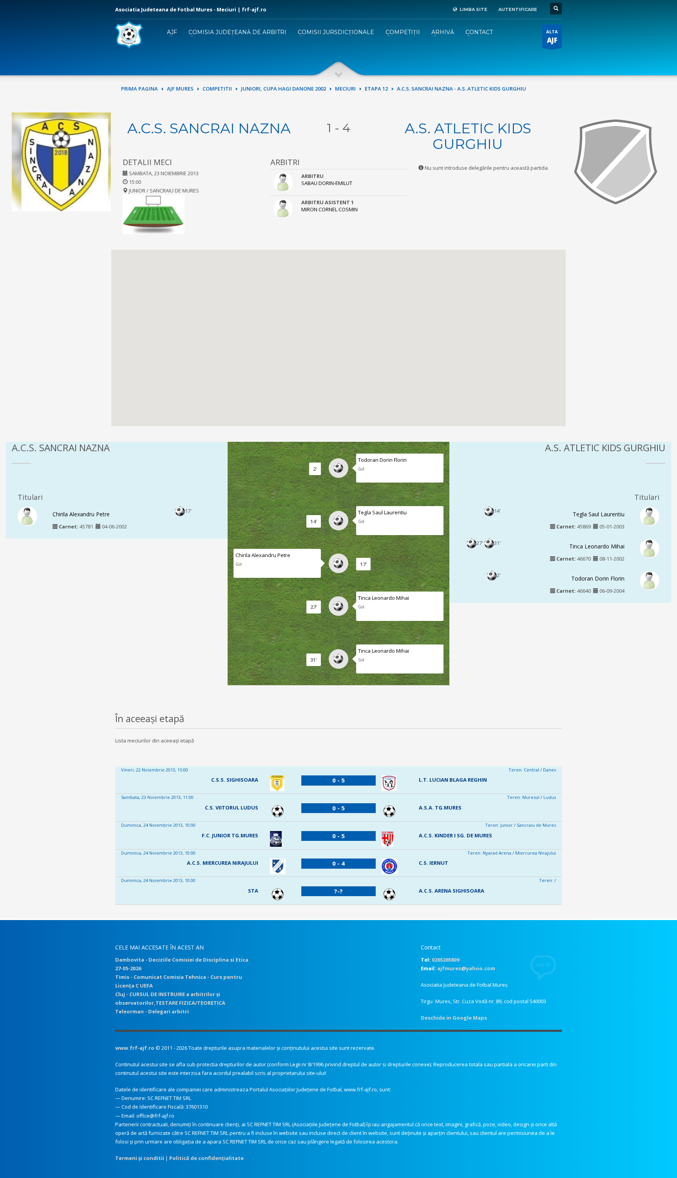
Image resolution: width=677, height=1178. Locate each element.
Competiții (403, 32)
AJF (172, 32)
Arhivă (442, 32)
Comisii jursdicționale (336, 32)
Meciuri (345, 88)
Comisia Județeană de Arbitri (237, 32)
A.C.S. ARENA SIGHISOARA (451, 890)
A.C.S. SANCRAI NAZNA (209, 128)
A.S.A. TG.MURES (440, 807)
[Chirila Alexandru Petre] (27, 515)
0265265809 (445, 959)
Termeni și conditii (139, 1158)
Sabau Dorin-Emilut (326, 183)
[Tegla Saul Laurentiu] (649, 515)
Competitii (217, 88)
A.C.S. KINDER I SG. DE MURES (455, 835)
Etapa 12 (376, 88)
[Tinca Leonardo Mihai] (649, 547)
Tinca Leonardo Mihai (383, 597)
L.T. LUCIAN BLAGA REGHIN (453, 779)
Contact (479, 32)
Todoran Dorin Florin (382, 459)
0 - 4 (338, 863)
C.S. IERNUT (433, 862)
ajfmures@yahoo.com (466, 968)
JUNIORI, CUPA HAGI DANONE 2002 (283, 88)
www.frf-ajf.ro (134, 1047)
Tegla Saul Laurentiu (382, 512)
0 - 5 (338, 780)
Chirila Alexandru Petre (81, 514)
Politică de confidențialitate (206, 1158)
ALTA (552, 37)
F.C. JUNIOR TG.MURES (230, 835)
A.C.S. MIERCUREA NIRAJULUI (222, 862)
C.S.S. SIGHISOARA (234, 779)
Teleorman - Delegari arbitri (152, 1011)
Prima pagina (139, 88)
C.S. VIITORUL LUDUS (231, 807)
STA (253, 890)
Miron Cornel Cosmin (329, 209)
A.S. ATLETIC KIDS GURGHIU (468, 136)
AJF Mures (180, 88)
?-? (338, 891)
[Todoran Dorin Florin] (649, 580)
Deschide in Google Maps (454, 1017)
